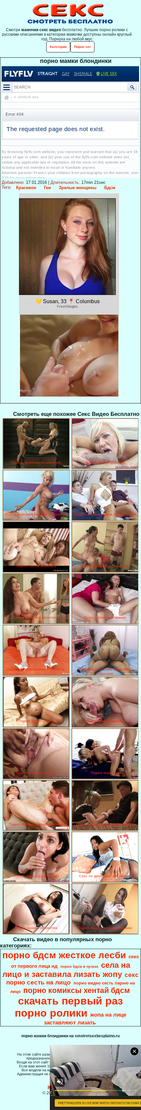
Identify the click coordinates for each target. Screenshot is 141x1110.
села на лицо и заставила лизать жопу (66, 970)
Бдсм (109, 187)
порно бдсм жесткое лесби (64, 955)
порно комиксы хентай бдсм (76, 990)
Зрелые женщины (77, 187)
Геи (47, 187)
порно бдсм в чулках (79, 966)
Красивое (26, 187)
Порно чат (82, 47)
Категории (58, 47)
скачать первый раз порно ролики (69, 1007)
